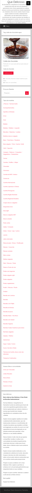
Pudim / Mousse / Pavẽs (10, 287)
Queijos (5, 291)
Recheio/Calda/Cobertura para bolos (13, 327)
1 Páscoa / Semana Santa (10, 104)
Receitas (5, 299)
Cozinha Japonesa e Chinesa (11, 186)
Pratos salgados (7, 279)
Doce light (6, 210)
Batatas (5, 124)
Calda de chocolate (10, 61)
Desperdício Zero (8, 206)
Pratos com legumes (9, 271)
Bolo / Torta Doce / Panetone (11, 140)
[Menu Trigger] (28, 3)
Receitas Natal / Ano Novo (10, 315)
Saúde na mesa (7, 386)
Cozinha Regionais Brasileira (11, 198)
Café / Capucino (7, 148)
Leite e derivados (8, 239)
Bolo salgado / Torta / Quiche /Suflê (13, 144)
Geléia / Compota (8, 227)
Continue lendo (8, 73)
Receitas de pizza (8, 311)
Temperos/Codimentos (9, 358)
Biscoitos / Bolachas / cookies (11, 132)
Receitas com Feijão (8, 303)
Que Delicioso (16, 1)
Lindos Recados (7, 373)
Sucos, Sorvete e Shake (9, 348)
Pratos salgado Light (9, 275)
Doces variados (7, 219)
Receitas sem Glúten (8, 319)
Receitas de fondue (8, 307)
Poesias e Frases (7, 382)
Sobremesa (6, 340)
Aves (4, 120)
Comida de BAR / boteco (10, 174)
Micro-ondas (6, 255)
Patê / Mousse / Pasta (9, 263)
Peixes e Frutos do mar (9, 267)
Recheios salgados (8, 332)
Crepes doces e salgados (10, 202)
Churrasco (6, 170)
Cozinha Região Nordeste (10, 194)
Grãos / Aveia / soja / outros (11, 231)
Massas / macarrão (8, 247)
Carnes (5, 158)
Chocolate (8, 78)
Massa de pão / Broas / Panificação (13, 243)
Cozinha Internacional (9, 182)
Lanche (5, 235)
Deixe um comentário (11, 82)
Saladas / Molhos (8, 336)
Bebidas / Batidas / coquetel (11, 128)
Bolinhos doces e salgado (10, 136)
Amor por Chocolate (9, 369)
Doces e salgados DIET (9, 215)
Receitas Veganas (8, 323)
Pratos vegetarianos (8, 283)
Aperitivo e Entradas (8, 112)
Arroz (4, 116)
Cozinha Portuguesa (8, 190)
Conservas (6, 178)
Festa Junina (6, 223)
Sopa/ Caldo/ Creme (9, 344)
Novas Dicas (6, 378)
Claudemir (6, 65)
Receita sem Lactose (9, 295)
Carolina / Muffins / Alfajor (10, 162)
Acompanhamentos (8, 108)
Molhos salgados (8, 259)
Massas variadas (7, 251)
